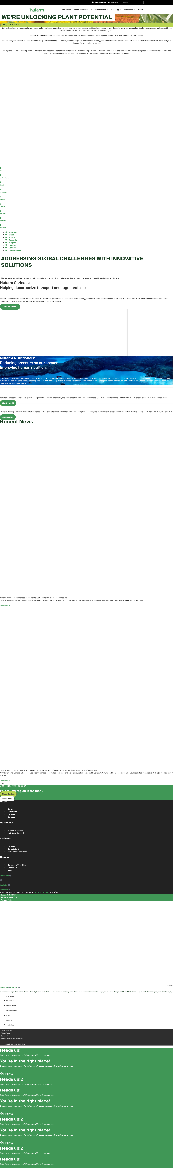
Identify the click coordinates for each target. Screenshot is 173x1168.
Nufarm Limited (41, 892)
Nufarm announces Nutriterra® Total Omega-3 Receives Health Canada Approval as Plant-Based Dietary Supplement (48, 770)
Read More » (5, 605)
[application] (87, 9)
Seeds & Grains (80, 9)
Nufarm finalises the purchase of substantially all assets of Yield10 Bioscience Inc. (33, 597)
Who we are (66, 9)
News (140, 9)
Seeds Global (100, 2)
